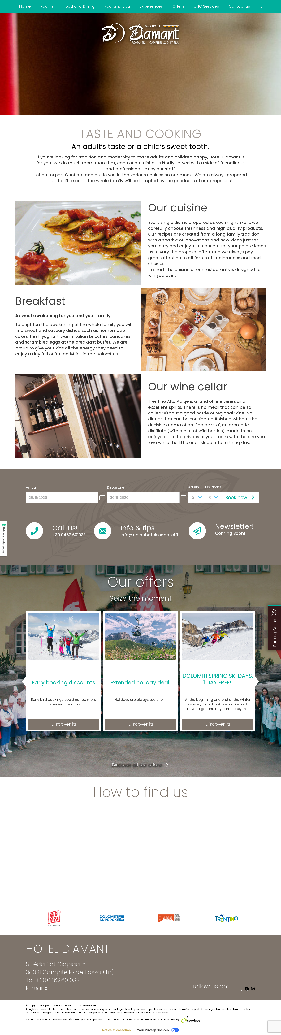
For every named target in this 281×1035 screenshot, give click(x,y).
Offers (178, 6)
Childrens (213, 487)
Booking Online (274, 633)
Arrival (31, 487)
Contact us (239, 6)
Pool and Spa (117, 6)
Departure (115, 487)
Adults (193, 487)
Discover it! (63, 724)
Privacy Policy (61, 1019)
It (261, 6)
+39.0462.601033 (69, 535)
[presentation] (28, 681)
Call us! (65, 528)
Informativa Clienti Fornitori (122, 1019)
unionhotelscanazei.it (156, 535)
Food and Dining (79, 6)
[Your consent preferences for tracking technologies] (3, 538)
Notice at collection (116, 1030)
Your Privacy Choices (153, 1030)
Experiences (151, 6)
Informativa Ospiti (151, 1019)
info (124, 535)
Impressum (97, 1019)
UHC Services (206, 6)
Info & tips (137, 528)
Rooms (47, 6)
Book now (236, 497)
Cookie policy (80, 1019)
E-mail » (36, 988)
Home (25, 6)
